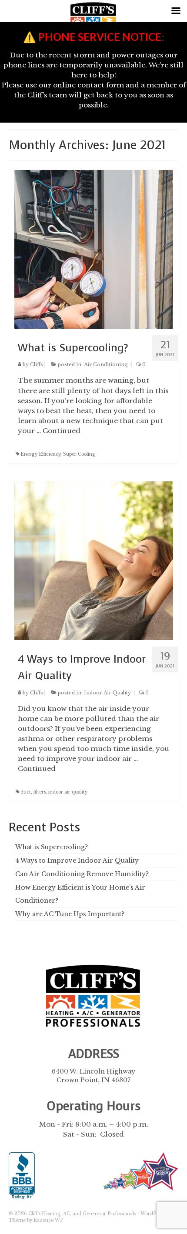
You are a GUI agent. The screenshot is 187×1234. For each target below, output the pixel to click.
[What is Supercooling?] (93, 249)
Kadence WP (48, 1220)
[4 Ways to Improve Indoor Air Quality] (93, 560)
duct (25, 792)
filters (39, 792)
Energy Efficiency (40, 454)
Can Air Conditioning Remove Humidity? (82, 874)
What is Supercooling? (51, 847)
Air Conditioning (106, 364)
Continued (61, 431)
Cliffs (36, 364)
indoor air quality (67, 792)
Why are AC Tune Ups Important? (69, 914)
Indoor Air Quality (107, 693)
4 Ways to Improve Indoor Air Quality (77, 860)
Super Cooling (79, 454)
